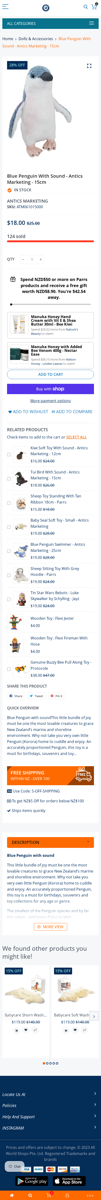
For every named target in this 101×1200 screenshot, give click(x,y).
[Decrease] (23, 259)
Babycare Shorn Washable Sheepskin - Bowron (46, 1015)
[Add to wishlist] (25, 1030)
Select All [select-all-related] (76, 437)
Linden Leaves (53, 364)
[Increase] (41, 259)
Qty (10, 259)
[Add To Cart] (16, 1030)
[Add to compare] (35, 1030)
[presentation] (7, 1015)
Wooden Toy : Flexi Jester (52, 618)
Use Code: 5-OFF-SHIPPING (36, 791)
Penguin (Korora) (48, 883)
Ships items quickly (28, 810)
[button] (44, 1063)
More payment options (50, 400)
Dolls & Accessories (36, 38)
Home (7, 38)
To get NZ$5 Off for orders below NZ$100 (48, 801)
